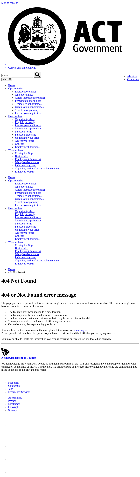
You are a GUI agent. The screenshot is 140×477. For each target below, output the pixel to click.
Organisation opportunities (29, 106)
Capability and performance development (37, 168)
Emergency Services (19, 391)
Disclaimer (14, 403)
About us (132, 76)
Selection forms (23, 131)
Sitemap (12, 410)
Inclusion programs (25, 165)
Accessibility (15, 397)
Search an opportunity (27, 110)
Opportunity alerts (24, 119)
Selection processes (25, 134)
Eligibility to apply (25, 122)
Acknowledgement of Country (18, 357)
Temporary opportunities (28, 103)
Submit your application (28, 128)
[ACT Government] (20, 472)
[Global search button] (37, 75)
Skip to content (9, 2)
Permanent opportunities (28, 100)
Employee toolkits (24, 171)
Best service (21, 156)
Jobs (10, 388)
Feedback (13, 382)
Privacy (12, 400)
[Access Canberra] (20, 459)
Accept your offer (24, 140)
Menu (6, 79)
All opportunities (24, 94)
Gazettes (19, 143)
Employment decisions (27, 146)
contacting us (80, 330)
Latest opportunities (25, 91)
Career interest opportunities (30, 97)
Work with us (15, 150)
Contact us (133, 79)
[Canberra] (20, 425)
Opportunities (15, 88)
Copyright (13, 407)
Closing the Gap (24, 153)
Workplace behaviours (27, 162)
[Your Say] (27, 446)
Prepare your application (28, 113)
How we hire (15, 116)
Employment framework (28, 159)
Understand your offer (27, 137)
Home (11, 85)
